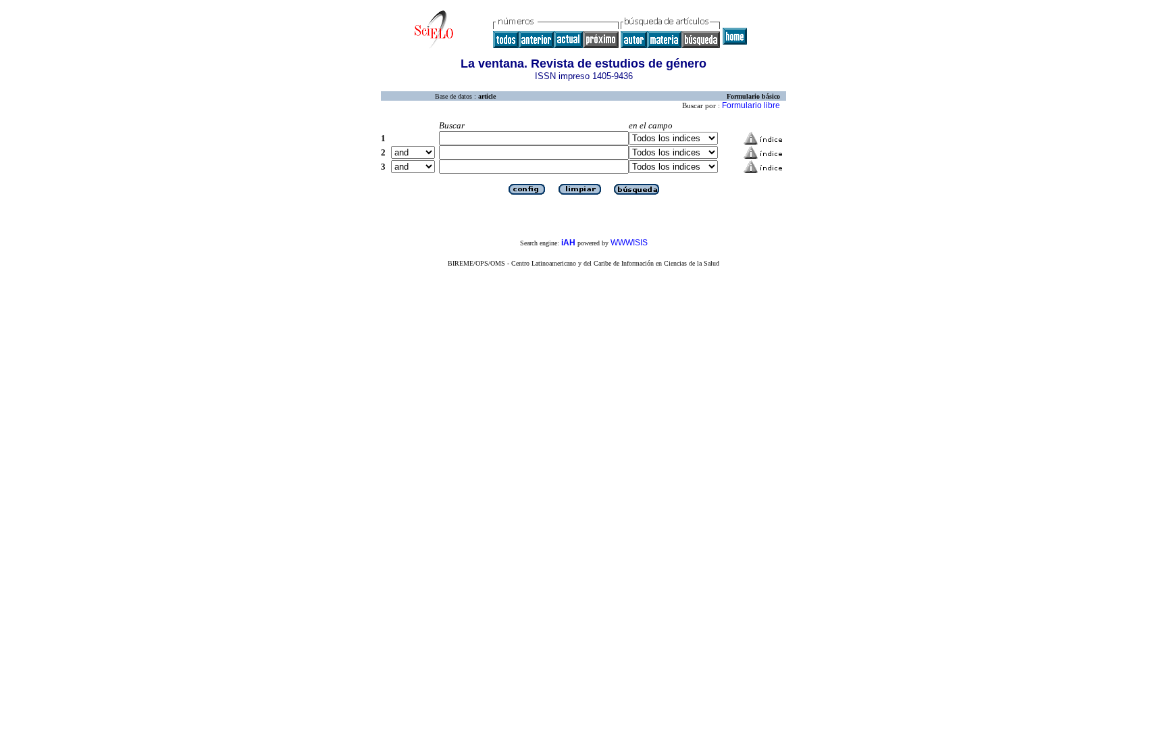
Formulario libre (751, 105)
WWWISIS (629, 242)
